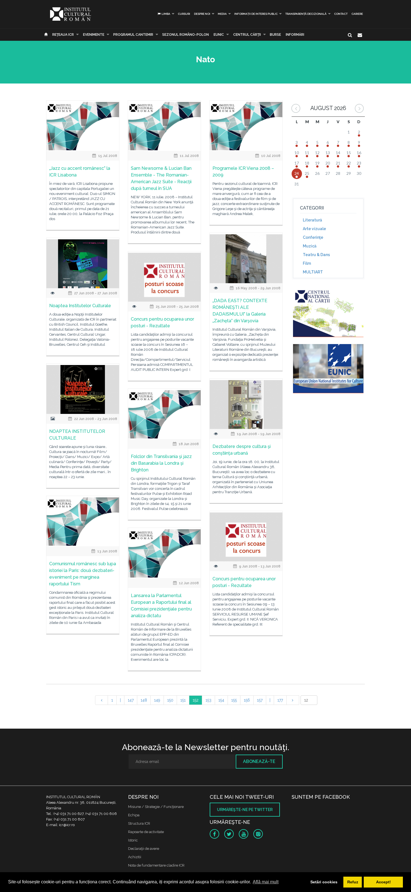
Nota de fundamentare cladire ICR (156, 865)
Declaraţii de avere (143, 848)
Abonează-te (259, 761)
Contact (341, 13)
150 (170, 700)
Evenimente (93, 35)
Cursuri (184, 13)
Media (222, 13)
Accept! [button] (383, 882)
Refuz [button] (352, 882)
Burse (275, 35)
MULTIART (313, 272)
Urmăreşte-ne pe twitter (245, 809)
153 (208, 700)
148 (144, 700)
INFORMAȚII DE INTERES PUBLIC (256, 13)
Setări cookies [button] (323, 882)
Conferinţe (313, 237)
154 (221, 700)
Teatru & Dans (316, 254)
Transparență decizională (306, 13)
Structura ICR (139, 823)
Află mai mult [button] (265, 881)
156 (247, 700)
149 (157, 700)
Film (307, 263)
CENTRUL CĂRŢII (247, 35)
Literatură (312, 220)
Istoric (133, 840)
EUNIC (219, 35)
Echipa (134, 815)
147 (131, 700)
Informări (295, 35)
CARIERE (357, 13)
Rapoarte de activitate (146, 832)
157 (260, 700)
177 (280, 700)
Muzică (309, 246)
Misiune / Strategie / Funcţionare (156, 807)
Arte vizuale (314, 228)
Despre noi (202, 13)
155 (234, 700)
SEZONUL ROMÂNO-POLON (185, 35)
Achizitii (134, 857)
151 (183, 700)
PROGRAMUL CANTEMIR (133, 35)
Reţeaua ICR (63, 35)
